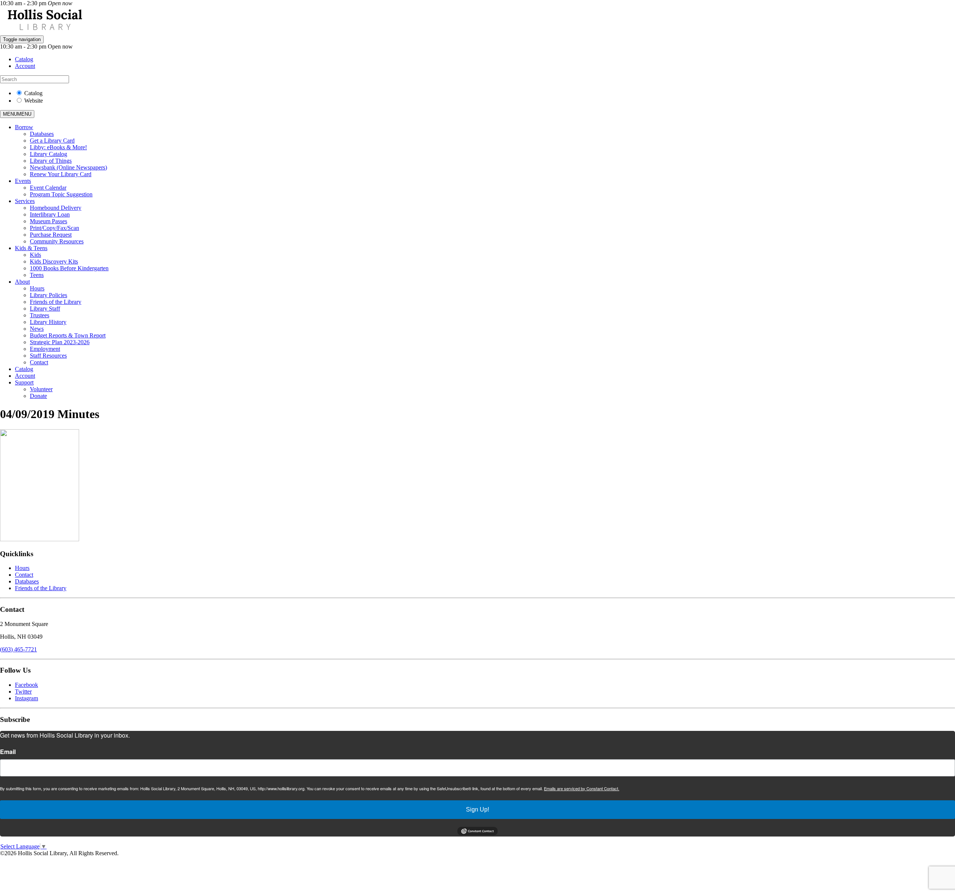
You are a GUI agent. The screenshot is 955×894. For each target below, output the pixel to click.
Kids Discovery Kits (54, 261)
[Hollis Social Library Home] (45, 32)
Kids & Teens (31, 248)
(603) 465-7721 (18, 649)
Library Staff (45, 308)
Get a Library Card (52, 140)
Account (25, 66)
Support (24, 382)
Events (23, 181)
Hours (37, 288)
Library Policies (48, 295)
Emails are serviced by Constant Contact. (581, 788)
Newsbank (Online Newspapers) (68, 167)
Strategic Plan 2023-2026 (60, 342)
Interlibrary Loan (50, 214)
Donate (38, 396)
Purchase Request (51, 234)
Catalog (24, 59)
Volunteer (41, 389)
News (37, 328)
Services (25, 201)
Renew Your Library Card (60, 174)
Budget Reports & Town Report (68, 335)
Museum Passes (48, 221)
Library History (48, 322)
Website (33, 100)
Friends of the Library (55, 302)
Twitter (23, 691)
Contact (39, 362)
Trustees (39, 315)
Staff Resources (48, 355)
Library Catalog (48, 154)
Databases (42, 134)
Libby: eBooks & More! (58, 147)
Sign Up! (477, 809)
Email (8, 752)
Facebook (26, 685)
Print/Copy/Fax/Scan (54, 228)
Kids (35, 255)
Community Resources (57, 241)
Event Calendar (48, 187)
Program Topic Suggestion (61, 194)
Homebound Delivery (55, 208)
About (22, 281)
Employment (45, 349)
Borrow (24, 127)
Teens (37, 275)
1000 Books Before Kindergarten (69, 268)
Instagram (26, 698)
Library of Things (51, 161)
